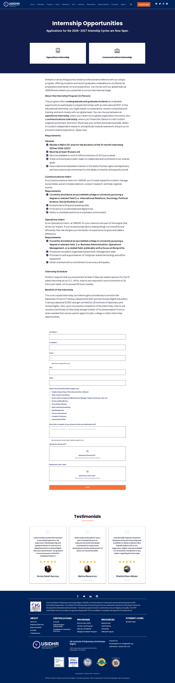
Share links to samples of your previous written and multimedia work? (72, 424)
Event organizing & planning (61, 407)
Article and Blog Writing (60, 401)
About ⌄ (32, 4)
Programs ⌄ (50, 4)
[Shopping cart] (131, 4)
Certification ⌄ (41, 4)
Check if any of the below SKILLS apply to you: (64, 388)
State (51, 378)
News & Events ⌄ (92, 4)
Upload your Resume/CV (57, 444)
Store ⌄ (74, 4)
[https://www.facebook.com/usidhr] (156, 4)
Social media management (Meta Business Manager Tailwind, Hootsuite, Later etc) (79, 398)
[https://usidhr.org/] (11, 4)
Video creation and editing (61, 395)
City (51, 367)
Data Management (58, 410)
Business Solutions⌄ (104, 4)
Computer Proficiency (59, 416)
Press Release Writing (59, 404)
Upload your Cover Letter (58, 464)
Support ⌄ (124, 4)
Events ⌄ (57, 4)
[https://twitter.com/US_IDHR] (160, 4)
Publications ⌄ (66, 4)
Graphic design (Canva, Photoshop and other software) (70, 392)
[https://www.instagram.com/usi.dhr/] (164, 4)
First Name (53, 332)
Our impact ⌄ (115, 4)
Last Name (53, 342)
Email (51, 353)
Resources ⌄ (81, 4)
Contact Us (96, 673)
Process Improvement (59, 413)
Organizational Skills (59, 419)
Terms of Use (88, 673)
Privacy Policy (79, 673)
